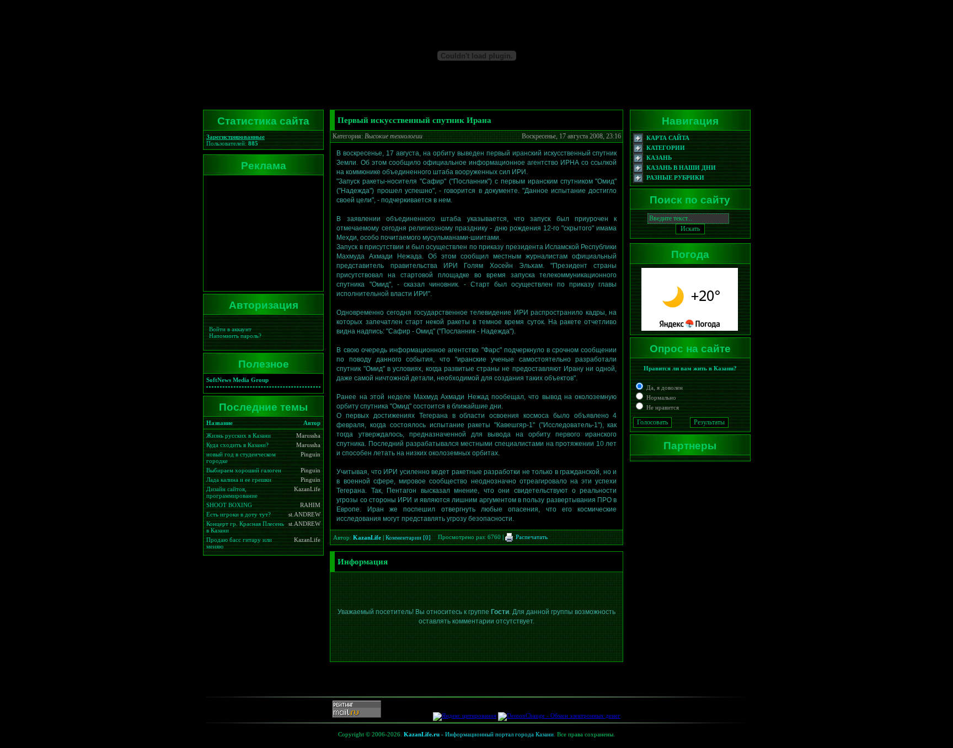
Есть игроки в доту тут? (238, 514)
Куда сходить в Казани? (237, 445)
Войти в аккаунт (230, 329)
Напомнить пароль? (235, 335)
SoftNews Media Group (237, 379)
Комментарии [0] (408, 537)
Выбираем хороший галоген (243, 470)
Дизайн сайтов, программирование (232, 492)
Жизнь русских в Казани (238, 435)
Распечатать (531, 537)
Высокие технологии (393, 136)
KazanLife (367, 537)
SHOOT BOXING (229, 505)
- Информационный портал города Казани (479, 734)
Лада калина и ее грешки (238, 479)
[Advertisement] (261, 233)
